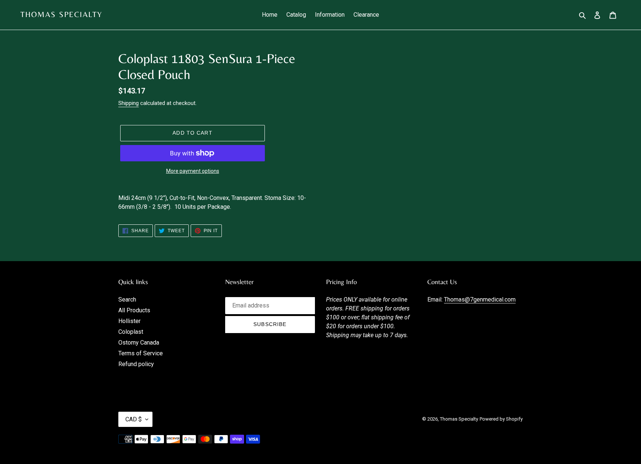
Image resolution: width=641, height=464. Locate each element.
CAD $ (133, 419)
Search (127, 299)
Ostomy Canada (138, 342)
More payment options (192, 171)
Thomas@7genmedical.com (480, 299)
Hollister (129, 321)
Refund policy (136, 364)
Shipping (128, 103)
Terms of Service (140, 353)
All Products (134, 310)
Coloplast (130, 331)
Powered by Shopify (501, 419)
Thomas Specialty (61, 14)
